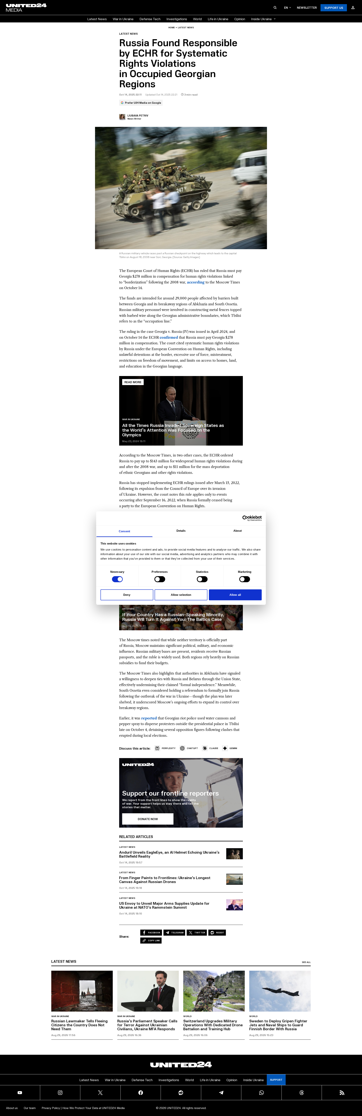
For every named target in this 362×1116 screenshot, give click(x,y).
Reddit (220, 932)
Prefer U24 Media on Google (143, 102)
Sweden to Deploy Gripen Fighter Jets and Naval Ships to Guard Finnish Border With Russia (278, 1024)
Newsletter (307, 7)
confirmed (169, 337)
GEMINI (233, 748)
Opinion (239, 18)
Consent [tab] (124, 531)
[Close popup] (357, 1092)
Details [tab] (181, 530)
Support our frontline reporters (170, 793)
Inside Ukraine (261, 18)
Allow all (235, 594)
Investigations (176, 18)
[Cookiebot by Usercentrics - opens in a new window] (245, 518)
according (196, 282)
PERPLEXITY (169, 748)
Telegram (177, 932)
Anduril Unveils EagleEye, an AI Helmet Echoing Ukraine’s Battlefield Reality (169, 854)
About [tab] (237, 530)
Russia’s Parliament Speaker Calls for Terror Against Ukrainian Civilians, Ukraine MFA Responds (147, 1024)
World (197, 18)
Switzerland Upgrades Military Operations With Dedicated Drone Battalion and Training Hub (213, 1024)
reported (149, 718)
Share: (124, 936)
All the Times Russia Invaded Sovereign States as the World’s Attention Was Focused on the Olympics (173, 430)
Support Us (333, 7)
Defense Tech (150, 18)
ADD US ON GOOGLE (246, 1102)
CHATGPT (192, 748)
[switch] (159, 579)
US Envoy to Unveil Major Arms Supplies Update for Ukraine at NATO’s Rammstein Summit (164, 905)
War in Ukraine (123, 18)
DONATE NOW (148, 819)
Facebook (154, 932)
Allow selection (181, 594)
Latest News (97, 18)
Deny (126, 594)
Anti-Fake (128, 609)
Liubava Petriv (137, 115)
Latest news (186, 27)
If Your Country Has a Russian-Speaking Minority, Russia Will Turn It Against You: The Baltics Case (173, 616)
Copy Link (154, 940)
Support (276, 1080)
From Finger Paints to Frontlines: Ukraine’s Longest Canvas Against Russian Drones (164, 879)
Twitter (199, 932)
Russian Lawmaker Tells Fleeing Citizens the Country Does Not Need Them (79, 1024)
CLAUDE (213, 748)
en (286, 7)
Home (171, 27)
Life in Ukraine (218, 18)
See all (306, 962)
